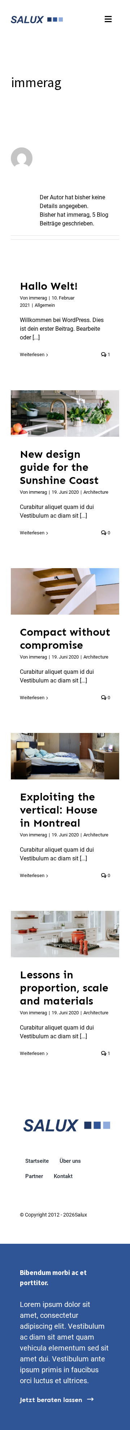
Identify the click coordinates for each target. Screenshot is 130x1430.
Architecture (95, 492)
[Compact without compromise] (65, 591)
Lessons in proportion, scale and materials (55, 934)
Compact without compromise (55, 591)
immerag (38, 298)
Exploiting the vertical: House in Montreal (55, 756)
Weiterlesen (32, 354)
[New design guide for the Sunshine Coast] (65, 413)
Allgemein (45, 305)
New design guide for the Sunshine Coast (55, 413)
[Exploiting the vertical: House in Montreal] (65, 756)
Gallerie (74, 413)
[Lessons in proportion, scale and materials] (65, 934)
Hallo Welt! (49, 286)
